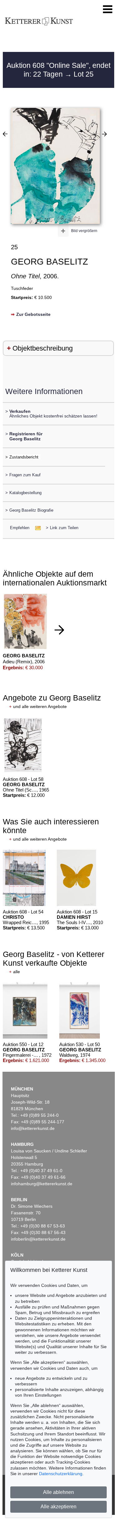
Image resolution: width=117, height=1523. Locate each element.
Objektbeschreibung (42, 348)
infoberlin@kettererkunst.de (38, 1239)
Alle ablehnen (58, 1492)
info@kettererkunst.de (33, 1128)
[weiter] (59, 630)
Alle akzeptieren (58, 1506)
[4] (104, 133)
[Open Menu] (107, 9)
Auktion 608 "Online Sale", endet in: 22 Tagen (58, 69)
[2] (5, 133)
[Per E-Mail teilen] (36, 527)
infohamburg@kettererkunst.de (41, 1183)
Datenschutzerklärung (60, 1473)
